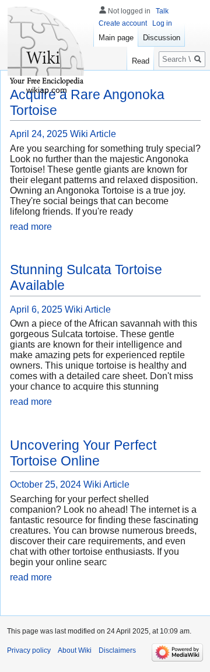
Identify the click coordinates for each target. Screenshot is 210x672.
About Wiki (75, 650)
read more (31, 227)
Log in (162, 23)
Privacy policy (29, 650)
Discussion (161, 37)
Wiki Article (93, 134)
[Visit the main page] (46, 46)
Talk (162, 11)
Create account (123, 23)
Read (140, 61)
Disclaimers (117, 650)
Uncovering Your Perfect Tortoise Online (83, 453)
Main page (116, 37)
